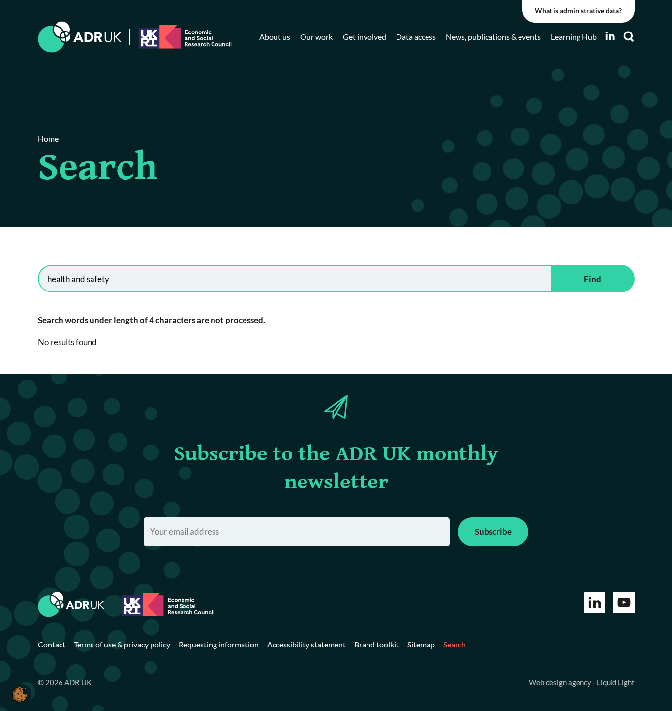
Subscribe (493, 531)
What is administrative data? (578, 11)
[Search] (628, 36)
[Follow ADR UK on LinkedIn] (610, 36)
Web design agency (561, 682)
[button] (19, 694)
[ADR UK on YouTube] (624, 602)
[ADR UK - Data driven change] (80, 37)
